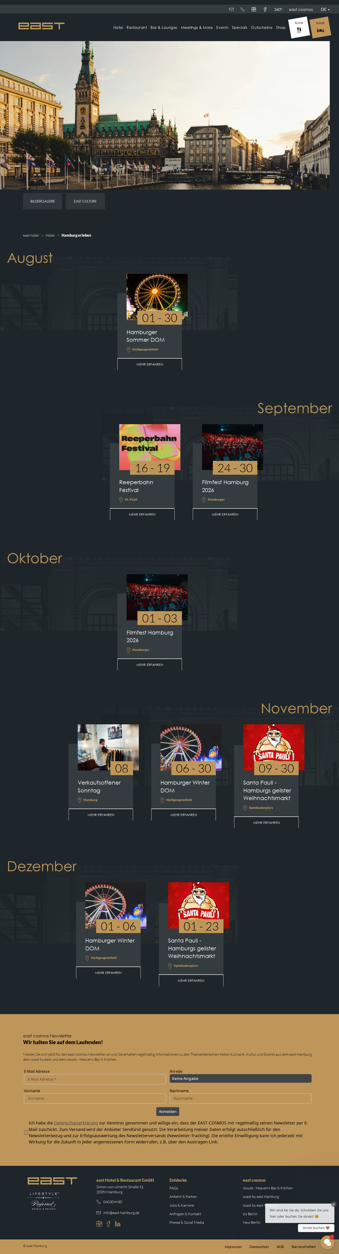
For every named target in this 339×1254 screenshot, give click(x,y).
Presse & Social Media (187, 1222)
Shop (280, 27)
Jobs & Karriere (182, 1205)
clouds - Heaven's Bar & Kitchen (268, 1188)
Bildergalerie (42, 201)
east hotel (31, 235)
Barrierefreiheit (304, 1247)
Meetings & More (197, 27)
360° (278, 9)
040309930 (112, 1202)
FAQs (174, 1188)
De (323, 9)
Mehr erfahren (150, 364)
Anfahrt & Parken (183, 1196)
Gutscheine (261, 27)
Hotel (118, 27)
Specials (239, 27)
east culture (85, 201)
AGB (280, 1247)
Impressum (233, 1247)
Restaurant (137, 27)
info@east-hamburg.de (121, 1212)
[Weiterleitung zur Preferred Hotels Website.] (43, 1201)
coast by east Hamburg (261, 1196)
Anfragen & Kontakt (185, 1214)
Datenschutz (259, 1247)
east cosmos (301, 9)
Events (222, 27)
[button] (299, 1211)
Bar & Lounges (164, 27)
